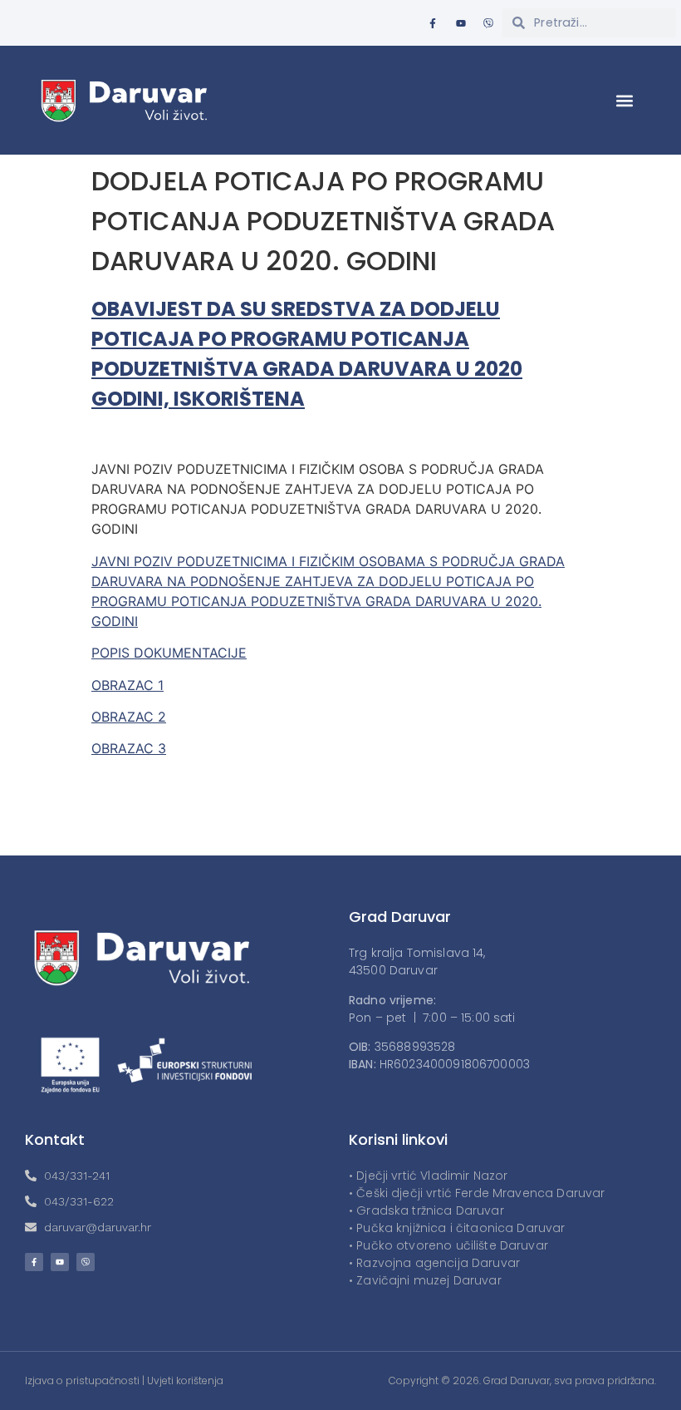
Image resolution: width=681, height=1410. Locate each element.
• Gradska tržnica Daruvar (426, 1210)
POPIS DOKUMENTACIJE (169, 652)
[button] (625, 100)
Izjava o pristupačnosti (82, 1380)
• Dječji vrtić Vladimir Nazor (428, 1175)
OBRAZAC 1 (127, 685)
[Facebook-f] (433, 23)
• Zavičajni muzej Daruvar (425, 1280)
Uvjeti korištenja (185, 1380)
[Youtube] (461, 23)
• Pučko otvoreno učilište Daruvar (448, 1245)
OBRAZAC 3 (128, 748)
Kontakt (55, 1139)
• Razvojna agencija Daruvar (434, 1263)
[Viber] (488, 23)
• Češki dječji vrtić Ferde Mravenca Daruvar (477, 1193)
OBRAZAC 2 (128, 716)
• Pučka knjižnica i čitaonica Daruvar (457, 1228)
